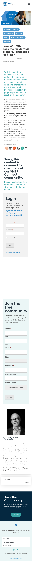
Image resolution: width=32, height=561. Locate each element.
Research (7, 41)
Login (10, 245)
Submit (9, 397)
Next (27, 482)
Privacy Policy (7, 545)
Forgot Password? (13, 253)
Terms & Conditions (8, 542)
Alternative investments (11, 29)
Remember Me (12, 238)
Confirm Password (11, 382)
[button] (28, 4)
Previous (6, 479)
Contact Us (6, 538)
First (6, 336)
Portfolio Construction (17, 37)
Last (6, 344)
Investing (19, 33)
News (6, 37)
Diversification (8, 33)
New (15, 59)
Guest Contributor (8, 59)
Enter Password (10, 374)
